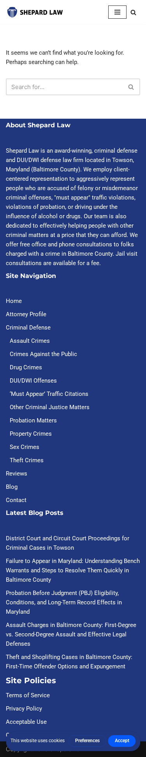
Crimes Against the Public (43, 354)
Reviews (16, 473)
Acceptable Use (26, 721)
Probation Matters (33, 420)
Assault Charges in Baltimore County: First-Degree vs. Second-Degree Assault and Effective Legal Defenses (71, 634)
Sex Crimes (24, 447)
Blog (12, 486)
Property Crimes (31, 433)
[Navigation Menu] (117, 12)
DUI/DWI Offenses (33, 380)
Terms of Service (28, 695)
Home (14, 301)
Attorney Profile (26, 314)
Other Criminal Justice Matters (50, 407)
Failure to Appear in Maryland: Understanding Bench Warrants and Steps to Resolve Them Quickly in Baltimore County (73, 570)
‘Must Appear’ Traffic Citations (49, 393)
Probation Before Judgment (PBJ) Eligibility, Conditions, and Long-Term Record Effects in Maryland (64, 602)
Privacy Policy (24, 708)
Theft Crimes (27, 460)
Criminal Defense (28, 327)
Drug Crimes (26, 367)
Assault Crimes (30, 340)
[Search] (133, 12)
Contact (16, 500)
